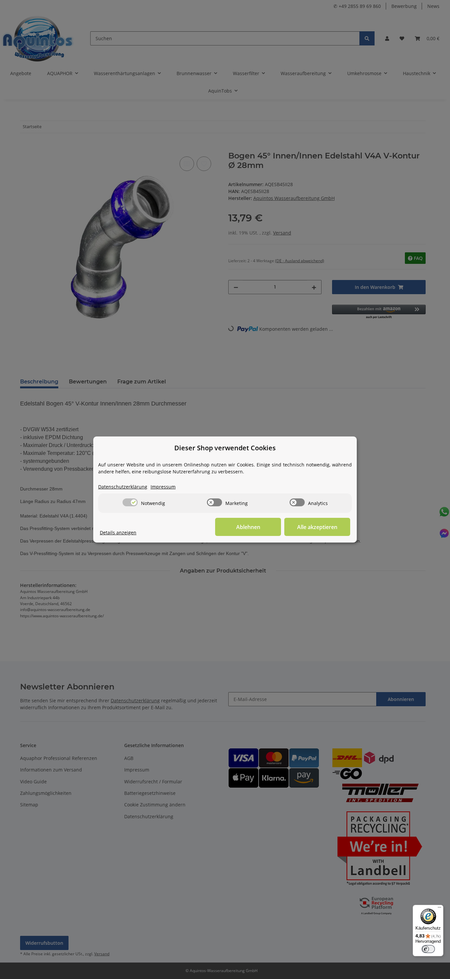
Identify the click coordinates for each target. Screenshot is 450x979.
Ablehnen (248, 527)
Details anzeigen (118, 532)
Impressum (163, 487)
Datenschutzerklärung (122, 487)
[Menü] (439, 909)
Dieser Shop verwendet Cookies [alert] (225, 447)
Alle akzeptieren (317, 527)
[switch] (130, 502)
